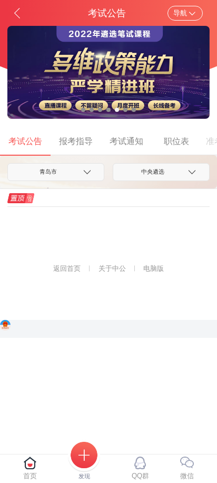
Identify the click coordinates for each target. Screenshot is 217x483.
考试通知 (126, 141)
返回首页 (67, 268)
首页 (30, 476)
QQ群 (140, 476)
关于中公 (112, 268)
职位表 (176, 141)
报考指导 (76, 141)
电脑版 (153, 268)
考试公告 (25, 141)
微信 (187, 476)
